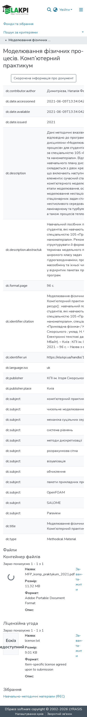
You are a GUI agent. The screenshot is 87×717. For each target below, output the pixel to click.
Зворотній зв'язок (59, 714)
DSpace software (18, 709)
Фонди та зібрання (18, 24)
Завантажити (79, 579)
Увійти (64, 9)
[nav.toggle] (81, 10)
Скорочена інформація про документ (43, 78)
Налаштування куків (29, 714)
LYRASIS (75, 709)
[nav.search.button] (49, 9)
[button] (55, 9)
